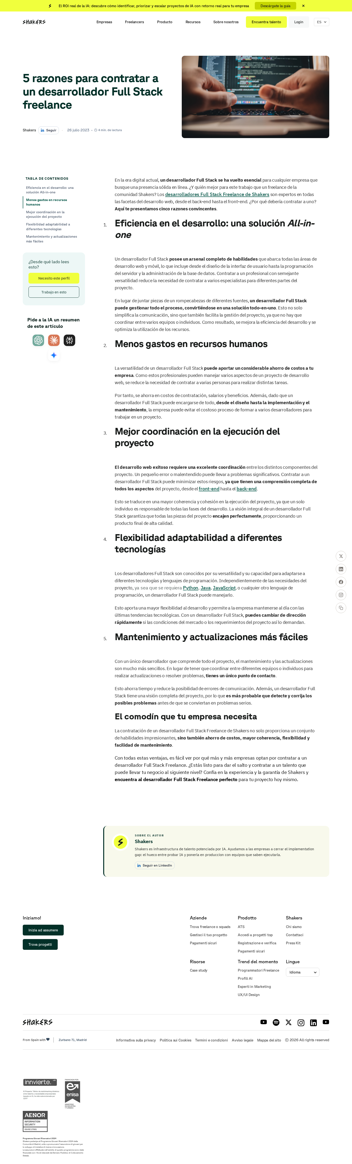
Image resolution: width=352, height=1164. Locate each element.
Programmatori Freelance (258, 970)
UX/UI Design (249, 995)
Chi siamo (294, 927)
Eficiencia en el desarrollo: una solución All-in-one (50, 190)
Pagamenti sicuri (203, 943)
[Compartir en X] (341, 556)
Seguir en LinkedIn (157, 865)
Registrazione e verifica (257, 943)
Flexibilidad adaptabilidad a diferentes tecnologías (48, 226)
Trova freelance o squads (210, 927)
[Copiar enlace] (341, 608)
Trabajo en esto (53, 292)
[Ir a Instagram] (341, 595)
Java (206, 587)
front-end (209, 488)
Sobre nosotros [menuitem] (225, 22)
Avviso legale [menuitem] (242, 1040)
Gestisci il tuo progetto (208, 935)
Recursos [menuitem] (193, 22)
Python (190, 587)
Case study (199, 970)
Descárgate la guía (275, 6)
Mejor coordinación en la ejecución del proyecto (45, 214)
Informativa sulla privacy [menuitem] (136, 1040)
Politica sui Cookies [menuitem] (175, 1040)
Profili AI (245, 978)
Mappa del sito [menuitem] (269, 1040)
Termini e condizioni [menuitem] (211, 1040)
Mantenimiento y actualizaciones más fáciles (51, 239)
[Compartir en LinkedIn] (341, 569)
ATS (241, 927)
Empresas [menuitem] (104, 22)
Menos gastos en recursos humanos (46, 202)
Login (298, 22)
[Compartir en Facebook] (341, 582)
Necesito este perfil (54, 278)
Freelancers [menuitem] (134, 22)
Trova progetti (40, 944)
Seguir (51, 130)
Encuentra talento (266, 22)
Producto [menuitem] (164, 22)
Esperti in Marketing (254, 987)
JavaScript (224, 587)
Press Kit (293, 943)
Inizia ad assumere (43, 930)
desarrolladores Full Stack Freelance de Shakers (217, 194)
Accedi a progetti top (255, 935)
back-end (247, 488)
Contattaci (294, 935)
